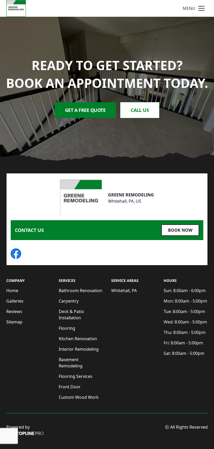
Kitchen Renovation (78, 339)
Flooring (67, 328)
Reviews (14, 311)
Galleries (14, 301)
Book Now (180, 230)
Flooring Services (75, 376)
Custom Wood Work (79, 397)
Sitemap (14, 322)
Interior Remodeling (79, 349)
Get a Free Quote (85, 110)
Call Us (140, 110)
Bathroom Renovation (80, 290)
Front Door (70, 387)
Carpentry (69, 301)
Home (12, 290)
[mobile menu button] (201, 8)
